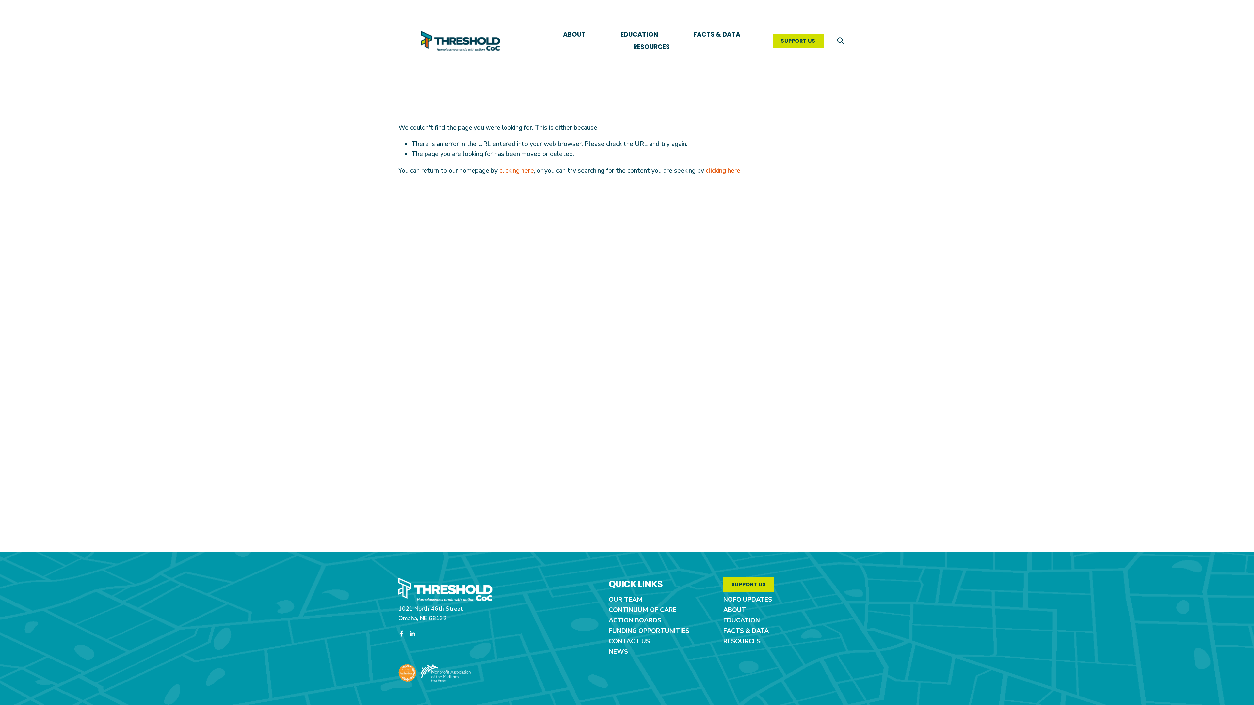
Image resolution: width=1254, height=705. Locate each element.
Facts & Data (716, 34)
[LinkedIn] (412, 633)
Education (639, 34)
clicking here (516, 170)
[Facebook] (401, 633)
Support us (798, 41)
